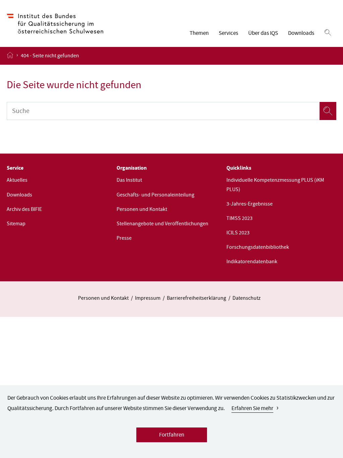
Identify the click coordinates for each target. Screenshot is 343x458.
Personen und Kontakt (142, 210)
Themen (199, 34)
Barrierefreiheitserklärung (196, 299)
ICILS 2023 (238, 233)
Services (228, 34)
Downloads (301, 34)
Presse (124, 239)
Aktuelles (17, 181)
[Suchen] (327, 32)
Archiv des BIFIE (24, 210)
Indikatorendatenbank (251, 262)
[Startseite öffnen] (10, 55)
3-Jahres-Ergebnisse (249, 205)
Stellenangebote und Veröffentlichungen (162, 224)
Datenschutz (246, 299)
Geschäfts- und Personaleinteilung (155, 195)
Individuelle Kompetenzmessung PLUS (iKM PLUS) (275, 185)
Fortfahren (171, 435)
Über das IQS (263, 34)
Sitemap (16, 224)
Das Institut (129, 181)
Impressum (147, 299)
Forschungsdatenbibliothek (257, 248)
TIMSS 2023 (239, 219)
